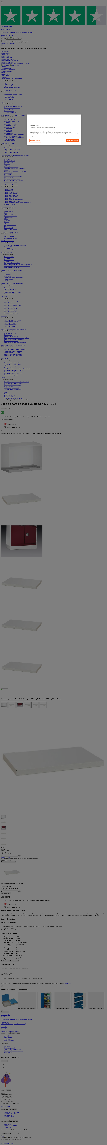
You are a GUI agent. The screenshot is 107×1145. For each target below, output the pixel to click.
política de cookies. (72, 136)
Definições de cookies (35, 140)
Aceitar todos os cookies (72, 140)
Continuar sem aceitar (74, 123)
